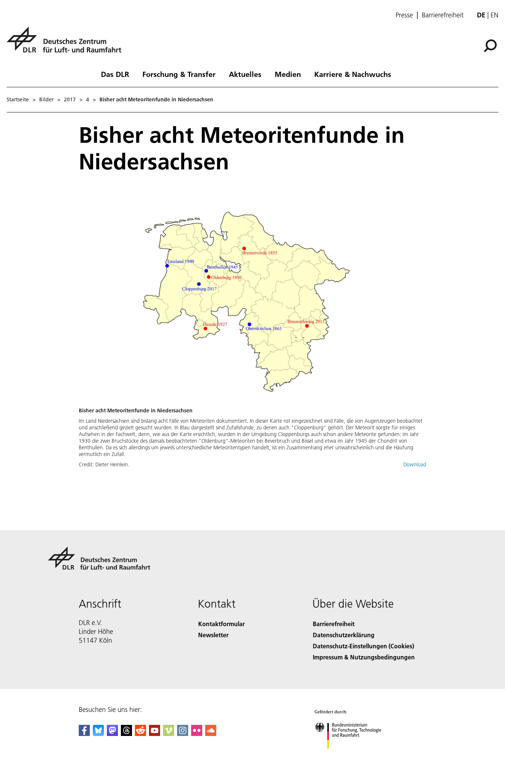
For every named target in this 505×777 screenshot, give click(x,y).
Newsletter (213, 635)
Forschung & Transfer (179, 74)
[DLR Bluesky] (98, 733)
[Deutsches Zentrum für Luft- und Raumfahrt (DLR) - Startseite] (67, 44)
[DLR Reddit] (140, 733)
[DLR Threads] (126, 733)
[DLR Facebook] (84, 733)
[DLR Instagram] (182, 733)
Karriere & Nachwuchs (352, 74)
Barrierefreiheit (443, 15)
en (494, 15)
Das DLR (115, 74)
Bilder (46, 99)
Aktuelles (245, 74)
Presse (404, 15)
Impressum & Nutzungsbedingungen (364, 657)
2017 (70, 99)
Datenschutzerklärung (343, 635)
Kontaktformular (221, 624)
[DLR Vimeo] (168, 733)
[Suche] (491, 45)
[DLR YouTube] (154, 733)
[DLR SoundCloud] (210, 733)
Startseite (18, 99)
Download (414, 464)
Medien (288, 74)
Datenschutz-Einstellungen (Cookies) (363, 646)
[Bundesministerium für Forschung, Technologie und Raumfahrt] (355, 756)
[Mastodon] (112, 733)
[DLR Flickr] (196, 733)
